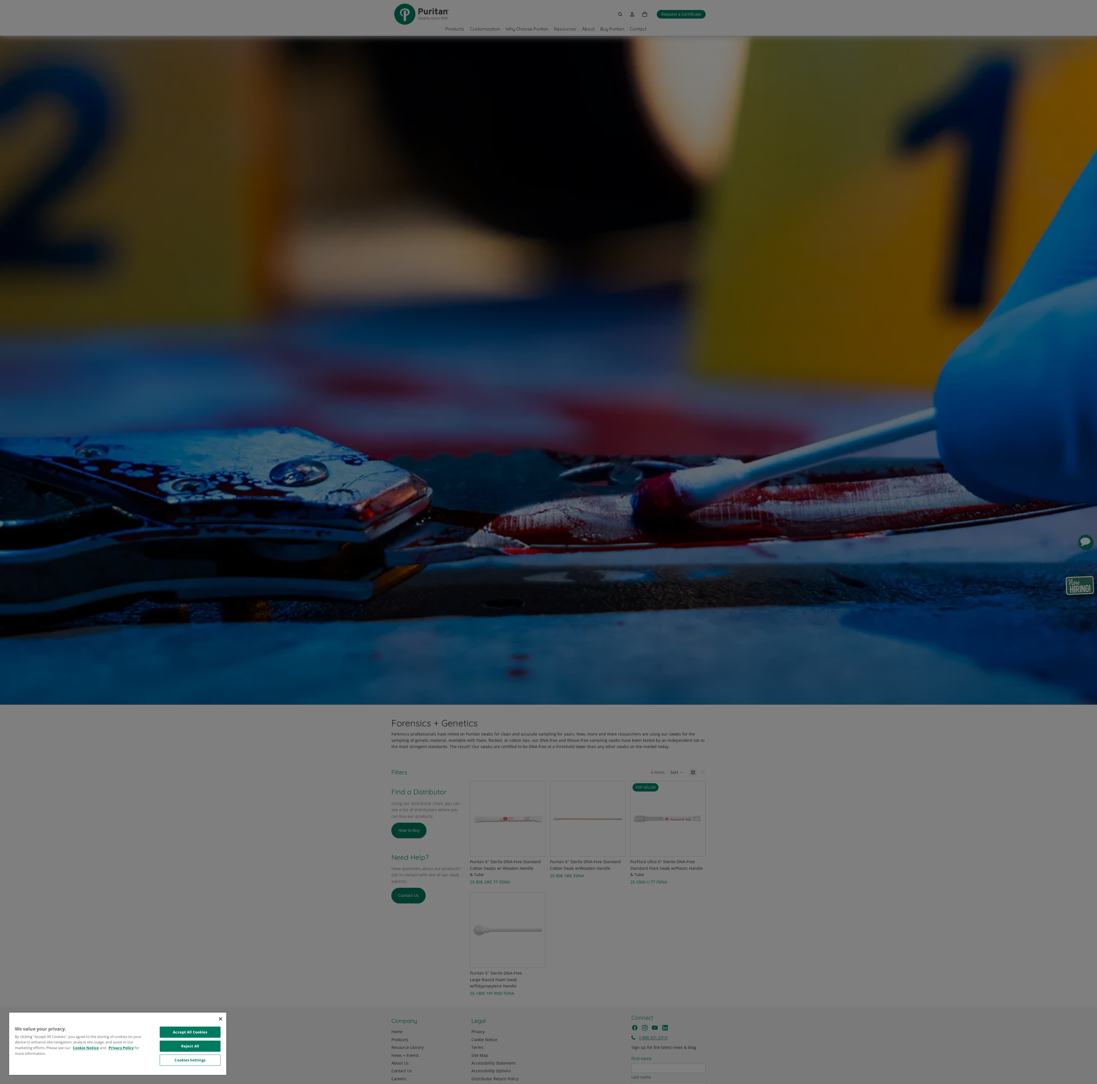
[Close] (220, 1019)
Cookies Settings (190, 1060)
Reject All (190, 1046)
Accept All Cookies (190, 1032)
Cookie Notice (86, 1047)
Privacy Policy (121, 1047)
